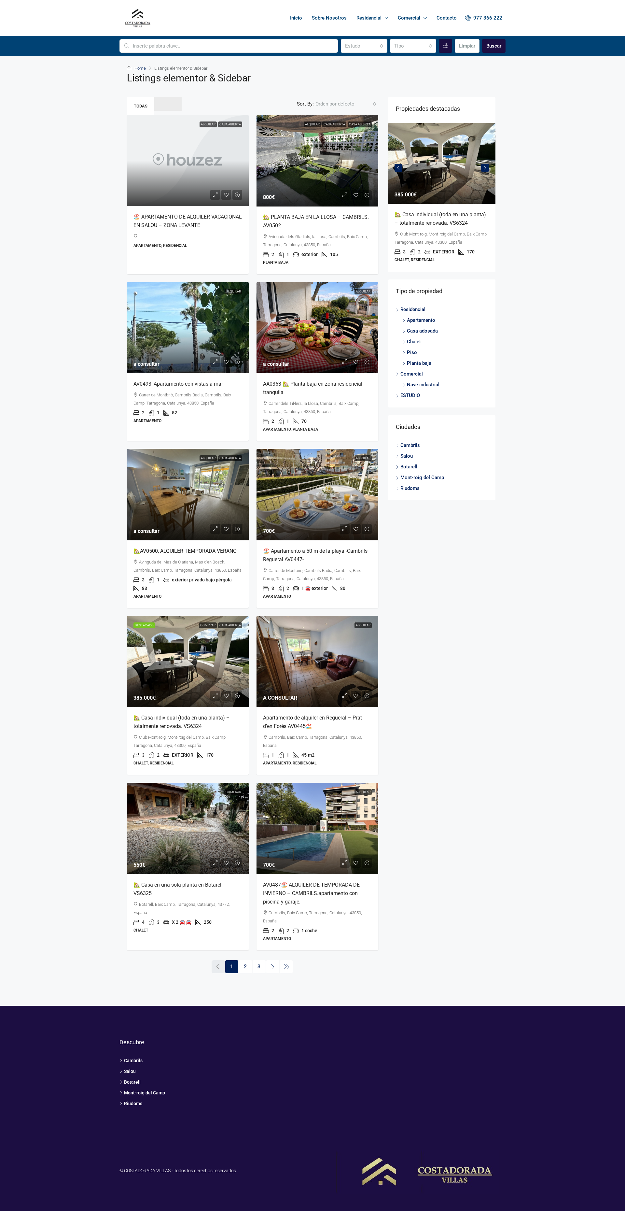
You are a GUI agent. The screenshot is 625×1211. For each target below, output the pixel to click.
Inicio (296, 18)
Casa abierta (334, 124)
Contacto (447, 18)
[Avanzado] (445, 46)
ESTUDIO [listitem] (410, 395)
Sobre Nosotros (329, 18)
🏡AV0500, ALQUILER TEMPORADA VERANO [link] (185, 551)
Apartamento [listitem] (421, 320)
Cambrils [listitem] (410, 445)
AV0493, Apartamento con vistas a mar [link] (178, 384)
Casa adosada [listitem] (422, 331)
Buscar (493, 46)
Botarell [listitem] (408, 467)
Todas (140, 106)
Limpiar (467, 46)
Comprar (207, 625)
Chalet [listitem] (414, 342)
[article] (442, 197)
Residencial (369, 18)
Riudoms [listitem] (410, 488)
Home (140, 68)
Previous (398, 168)
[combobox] (364, 46)
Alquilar (312, 124)
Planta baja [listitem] (419, 363)
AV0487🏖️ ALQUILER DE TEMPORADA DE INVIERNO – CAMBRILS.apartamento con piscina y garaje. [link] (311, 893)
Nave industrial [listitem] (423, 385)
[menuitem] (484, 18)
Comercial (409, 18)
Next (485, 168)
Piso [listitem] (412, 352)
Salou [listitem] (406, 456)
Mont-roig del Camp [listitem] (422, 477)
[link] (188, 160)
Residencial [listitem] (412, 309)
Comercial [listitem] (411, 374)
